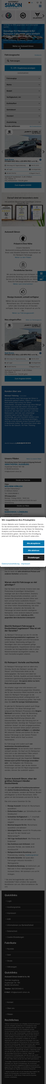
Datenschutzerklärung (11, 564)
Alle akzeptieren (33, 543)
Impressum (25, 564)
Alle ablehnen (33, 550)
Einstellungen (33, 557)
